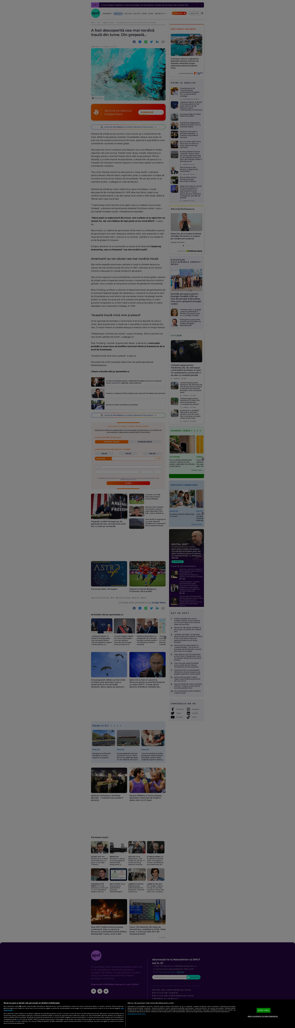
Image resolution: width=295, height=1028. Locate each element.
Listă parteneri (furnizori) (137, 1014)
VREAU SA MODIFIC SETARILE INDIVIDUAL (263, 1016)
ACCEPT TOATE (263, 1010)
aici (18, 1019)
